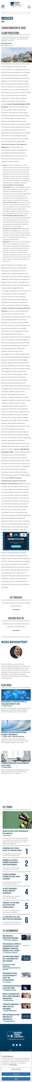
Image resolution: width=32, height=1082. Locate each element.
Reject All (16, 1074)
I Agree (16, 1079)
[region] (16, 1066)
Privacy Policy (13, 1064)
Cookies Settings (16, 1069)
